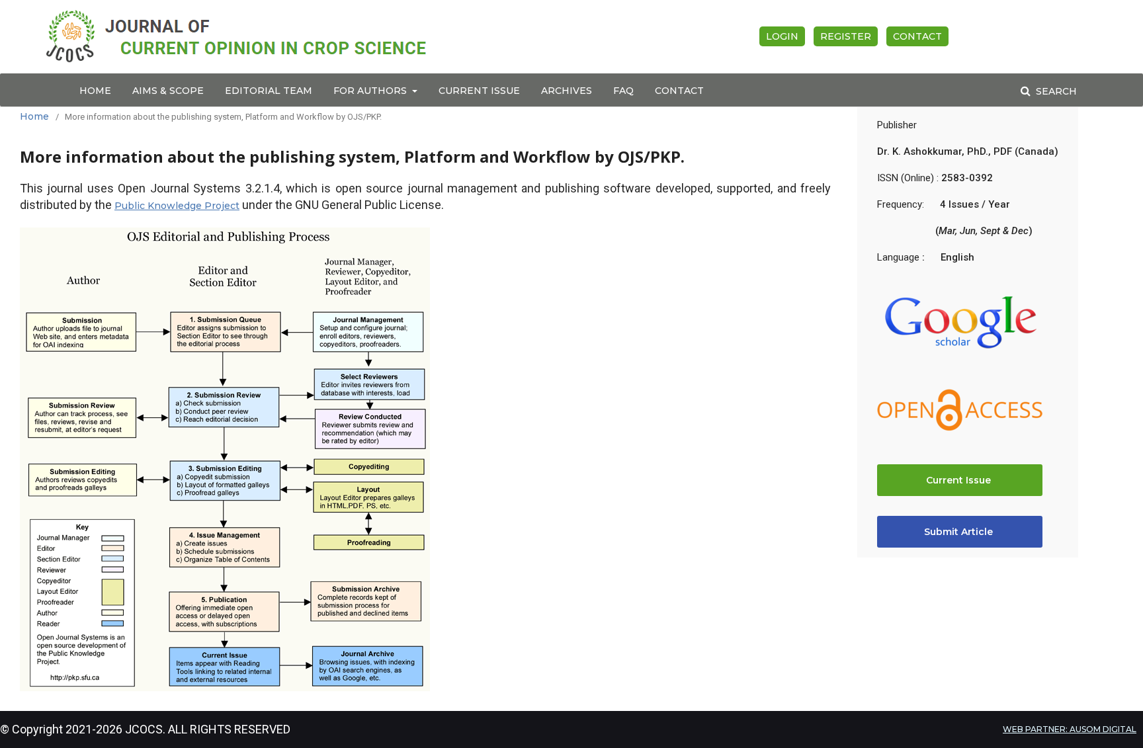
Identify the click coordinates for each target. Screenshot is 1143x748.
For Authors (371, 91)
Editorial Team (268, 91)
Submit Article (959, 532)
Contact (679, 91)
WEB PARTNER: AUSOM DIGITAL (1069, 729)
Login (782, 36)
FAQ (623, 91)
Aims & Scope (168, 91)
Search (1055, 91)
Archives (566, 91)
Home (95, 91)
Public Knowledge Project (176, 206)
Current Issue (479, 91)
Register (845, 36)
